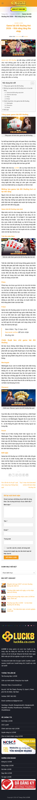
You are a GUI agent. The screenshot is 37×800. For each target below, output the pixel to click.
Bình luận (7, 504)
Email (6, 530)
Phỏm (8, 96)
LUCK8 (16, 168)
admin (26, 36)
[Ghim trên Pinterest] (23, 475)
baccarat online (11, 332)
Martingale (10, 103)
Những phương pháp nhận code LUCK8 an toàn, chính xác (21, 597)
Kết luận (6, 110)
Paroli (8, 107)
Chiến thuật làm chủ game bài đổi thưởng (16, 101)
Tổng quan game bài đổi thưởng (13, 86)
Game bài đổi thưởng (8, 60)
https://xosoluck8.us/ (15, 685)
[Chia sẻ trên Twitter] (16, 475)
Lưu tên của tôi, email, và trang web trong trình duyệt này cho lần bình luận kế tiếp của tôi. (17, 551)
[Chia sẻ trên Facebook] (13, 475)
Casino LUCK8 (15, 14)
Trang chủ (4, 14)
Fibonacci (9, 105)
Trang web (7, 539)
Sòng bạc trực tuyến (21, 680)
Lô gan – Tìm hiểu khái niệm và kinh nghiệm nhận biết (21, 610)
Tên (5, 521)
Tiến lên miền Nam (12, 94)
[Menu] (2, 3)
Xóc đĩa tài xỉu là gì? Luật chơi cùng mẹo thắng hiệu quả (9, 485)
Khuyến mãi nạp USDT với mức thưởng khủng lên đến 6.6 (19, 585)
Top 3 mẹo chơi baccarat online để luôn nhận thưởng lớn (28, 485)
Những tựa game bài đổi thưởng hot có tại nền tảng (18, 89)
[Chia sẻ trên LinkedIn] (27, 475)
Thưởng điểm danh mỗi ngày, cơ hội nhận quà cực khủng (20, 591)
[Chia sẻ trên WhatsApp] (9, 475)
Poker (8, 99)
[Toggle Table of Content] (31, 83)
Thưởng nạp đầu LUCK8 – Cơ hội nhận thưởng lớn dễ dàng (19, 604)
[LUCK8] (18, 3)
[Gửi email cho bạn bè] (20, 475)
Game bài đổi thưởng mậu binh (15, 92)
